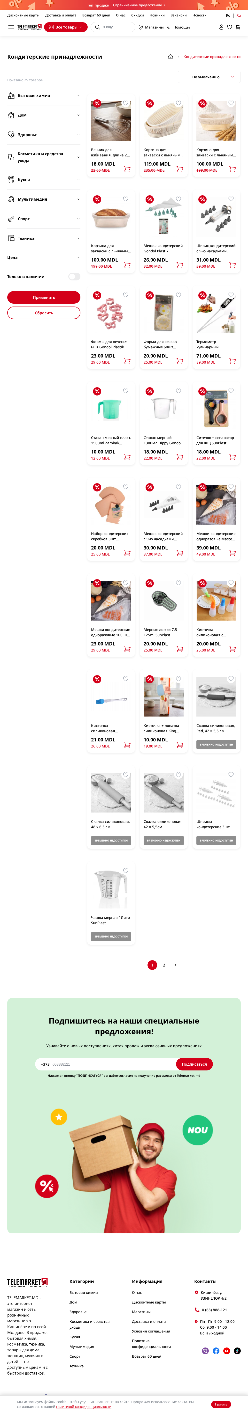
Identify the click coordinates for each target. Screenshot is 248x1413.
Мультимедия (82, 1346)
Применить (44, 297)
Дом (73, 1302)
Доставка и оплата (61, 15)
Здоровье (78, 1311)
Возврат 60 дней (96, 15)
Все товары (66, 27)
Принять (221, 1404)
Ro (228, 15)
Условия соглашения (151, 1331)
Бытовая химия (84, 1292)
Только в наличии (26, 276)
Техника (77, 1365)
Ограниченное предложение (137, 5)
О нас (120, 15)
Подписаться (194, 1064)
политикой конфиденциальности (83, 1406)
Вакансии (178, 15)
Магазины (154, 27)
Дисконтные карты (23, 15)
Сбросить (44, 312)
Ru (238, 15)
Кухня (75, 1336)
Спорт (75, 1356)
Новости (200, 15)
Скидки (137, 15)
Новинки (157, 15)
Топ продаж (98, 5)
